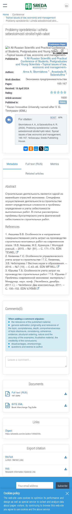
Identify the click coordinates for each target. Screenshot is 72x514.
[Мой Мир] (36, 148)
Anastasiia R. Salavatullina (58, 73)
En (66, 5)
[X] (41, 148)
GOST (53, 117)
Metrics (54, 164)
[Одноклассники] (31, 148)
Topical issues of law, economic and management (30, 17)
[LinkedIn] (46, 148)
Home (6, 14)
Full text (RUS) (34, 164)
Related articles (34, 173)
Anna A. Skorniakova (35, 71)
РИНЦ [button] (63, 102)
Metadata (12, 164)
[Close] (67, 493)
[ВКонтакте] (25, 148)
